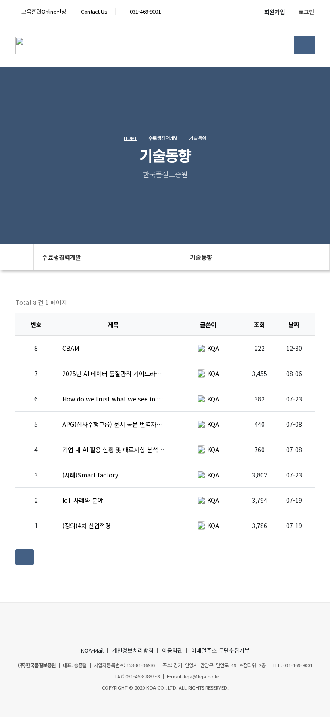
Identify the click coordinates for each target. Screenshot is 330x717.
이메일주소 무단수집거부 (220, 650)
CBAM (70, 348)
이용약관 (172, 650)
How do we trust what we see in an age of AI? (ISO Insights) (148, 399)
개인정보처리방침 (132, 650)
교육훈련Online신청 (43, 11)
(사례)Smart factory (90, 475)
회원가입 (274, 12)
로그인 (306, 12)
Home (131, 137)
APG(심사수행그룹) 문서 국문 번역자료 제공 (118, 424)
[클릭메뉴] (24, 557)
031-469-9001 (145, 11)
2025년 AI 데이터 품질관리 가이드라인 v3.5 (118, 373)
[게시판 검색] (305, 305)
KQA (213, 348)
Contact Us (93, 11)
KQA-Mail (92, 650)
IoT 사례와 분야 (82, 500)
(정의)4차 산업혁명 (86, 525)
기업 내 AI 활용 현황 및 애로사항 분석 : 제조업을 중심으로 (136, 449)
